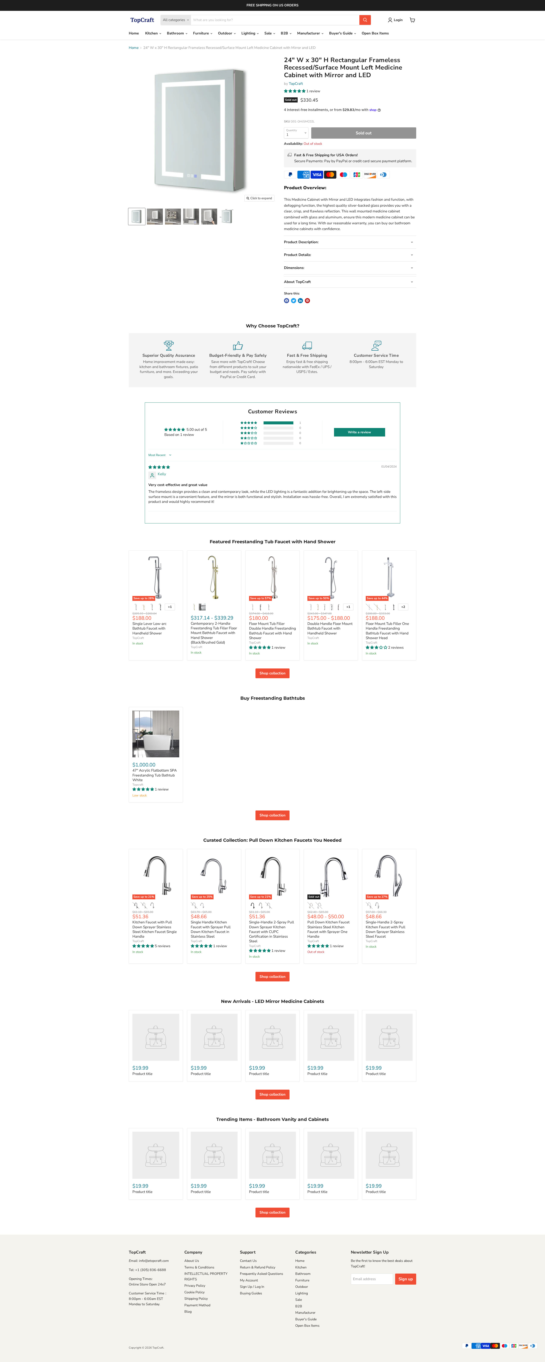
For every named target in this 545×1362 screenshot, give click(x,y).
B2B (285, 33)
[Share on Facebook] (286, 300)
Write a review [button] (359, 432)
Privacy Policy (194, 1285)
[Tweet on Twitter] (293, 300)
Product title (142, 1073)
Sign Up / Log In (252, 1286)
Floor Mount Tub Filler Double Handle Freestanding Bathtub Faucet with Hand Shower (272, 630)
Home (134, 33)
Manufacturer (309, 33)
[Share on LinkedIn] (300, 300)
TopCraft (296, 83)
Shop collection (272, 673)
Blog (188, 1311)
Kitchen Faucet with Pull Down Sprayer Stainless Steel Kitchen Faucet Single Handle (154, 929)
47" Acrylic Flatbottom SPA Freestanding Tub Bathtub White (154, 775)
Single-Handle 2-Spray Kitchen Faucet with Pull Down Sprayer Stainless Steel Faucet (385, 929)
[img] (159, 467)
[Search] (365, 20)
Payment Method (197, 1305)
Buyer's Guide (341, 33)
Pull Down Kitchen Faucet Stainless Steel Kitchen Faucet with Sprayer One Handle (328, 929)
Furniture (201, 33)
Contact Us (248, 1260)
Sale (268, 33)
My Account (249, 1280)
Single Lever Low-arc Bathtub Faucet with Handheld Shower (149, 628)
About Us (191, 1260)
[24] (136, 216)
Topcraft (137, 785)
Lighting (248, 33)
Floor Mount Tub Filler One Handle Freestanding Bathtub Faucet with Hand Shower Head (387, 630)
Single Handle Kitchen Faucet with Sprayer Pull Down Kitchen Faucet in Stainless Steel (211, 929)
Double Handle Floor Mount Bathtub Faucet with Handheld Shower (330, 628)
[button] (295, 91)
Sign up (406, 1279)
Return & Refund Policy (257, 1267)
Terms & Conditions (199, 1267)
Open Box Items (375, 33)
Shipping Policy (196, 1298)
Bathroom (176, 33)
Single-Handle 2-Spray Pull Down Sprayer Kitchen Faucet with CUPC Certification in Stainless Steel (271, 932)
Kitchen (152, 33)
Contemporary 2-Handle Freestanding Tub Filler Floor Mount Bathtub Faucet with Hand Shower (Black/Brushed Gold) (214, 633)
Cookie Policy (194, 1292)
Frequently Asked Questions (261, 1273)
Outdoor (225, 33)
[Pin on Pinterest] (307, 300)
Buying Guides (251, 1293)
